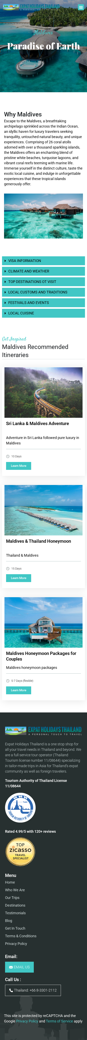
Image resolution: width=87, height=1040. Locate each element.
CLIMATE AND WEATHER (28, 271)
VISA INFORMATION (24, 261)
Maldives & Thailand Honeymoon (38, 541)
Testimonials (15, 913)
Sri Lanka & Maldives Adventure (37, 423)
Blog (8, 921)
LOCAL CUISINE (21, 313)
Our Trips (12, 897)
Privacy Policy (16, 944)
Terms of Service (59, 1021)
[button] (81, 7)
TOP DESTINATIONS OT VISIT (32, 282)
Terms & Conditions (20, 936)
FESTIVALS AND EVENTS (28, 303)
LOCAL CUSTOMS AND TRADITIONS (37, 292)
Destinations (15, 905)
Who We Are (15, 890)
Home (10, 882)
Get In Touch (15, 928)
